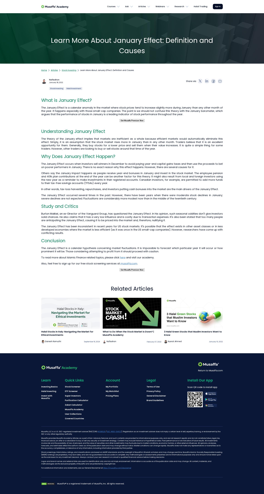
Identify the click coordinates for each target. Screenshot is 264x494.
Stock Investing (69, 70)
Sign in (218, 6)
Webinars (160, 6)
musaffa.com (128, 263)
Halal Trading (200, 6)
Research (179, 6)
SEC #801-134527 (114, 431)
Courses (111, 6)
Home (44, 70)
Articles (142, 6)
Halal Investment (74, 88)
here (122, 257)
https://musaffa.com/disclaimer (117, 468)
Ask (127, 6)
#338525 (101, 431)
